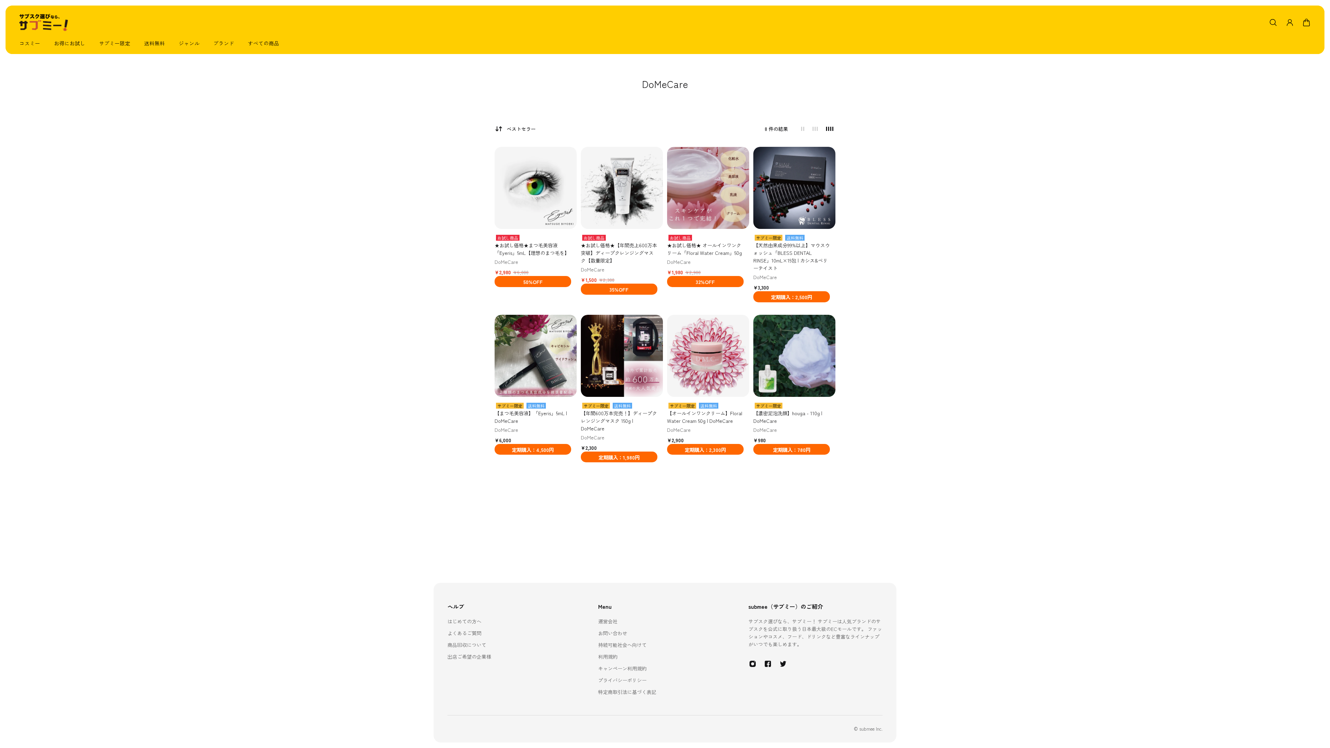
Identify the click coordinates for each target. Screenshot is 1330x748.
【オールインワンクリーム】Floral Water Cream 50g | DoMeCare (704, 417)
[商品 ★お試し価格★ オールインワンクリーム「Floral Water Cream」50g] (708, 188)
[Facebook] (767, 663)
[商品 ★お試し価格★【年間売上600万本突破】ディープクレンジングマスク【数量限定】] (622, 188)
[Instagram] (752, 663)
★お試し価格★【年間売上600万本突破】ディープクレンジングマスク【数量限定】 (619, 253)
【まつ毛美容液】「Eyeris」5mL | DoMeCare (531, 417)
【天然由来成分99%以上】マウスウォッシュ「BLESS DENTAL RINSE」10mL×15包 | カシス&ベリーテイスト (791, 256)
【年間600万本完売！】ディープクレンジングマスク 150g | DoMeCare (619, 421)
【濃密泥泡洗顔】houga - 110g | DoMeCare (787, 417)
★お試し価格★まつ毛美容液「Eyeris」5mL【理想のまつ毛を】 (532, 249)
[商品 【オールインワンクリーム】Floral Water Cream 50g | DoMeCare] (708, 356)
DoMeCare (506, 261)
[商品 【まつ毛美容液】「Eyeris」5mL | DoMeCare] (536, 356)
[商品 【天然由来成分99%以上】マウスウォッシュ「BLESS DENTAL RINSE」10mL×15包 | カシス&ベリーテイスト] (794, 188)
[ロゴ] (43, 22)
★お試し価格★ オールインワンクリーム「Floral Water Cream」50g (704, 249)
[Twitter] (783, 663)
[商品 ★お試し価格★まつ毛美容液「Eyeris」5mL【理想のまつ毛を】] (536, 188)
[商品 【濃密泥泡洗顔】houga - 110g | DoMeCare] (794, 356)
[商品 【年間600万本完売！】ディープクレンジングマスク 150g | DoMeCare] (622, 356)
